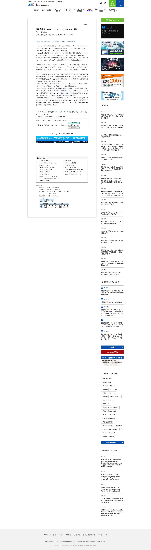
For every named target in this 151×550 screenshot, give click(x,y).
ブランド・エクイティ (109, 393)
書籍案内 (68, 535)
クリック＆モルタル (108, 425)
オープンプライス (116, 396)
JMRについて (48, 535)
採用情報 (112, 347)
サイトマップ (58, 535)
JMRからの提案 (46, 10)
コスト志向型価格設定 (109, 418)
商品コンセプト (107, 382)
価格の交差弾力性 (107, 422)
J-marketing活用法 (112, 352)
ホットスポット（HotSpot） (111, 429)
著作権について (102, 535)
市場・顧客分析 (107, 378)
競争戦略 (119, 425)
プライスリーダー (107, 400)
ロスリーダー (106, 404)
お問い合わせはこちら (112, 20)
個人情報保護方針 (90, 535)
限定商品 (105, 389)
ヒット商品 (114, 389)
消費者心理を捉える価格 (109, 411)
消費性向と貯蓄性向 (108, 436)
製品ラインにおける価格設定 (111, 407)
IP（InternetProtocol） (109, 432)
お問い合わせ (78, 535)
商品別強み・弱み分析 (109, 386)
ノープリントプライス (109, 414)
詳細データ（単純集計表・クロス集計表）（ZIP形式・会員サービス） (55, 41)
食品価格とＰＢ (65, 90)
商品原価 (105, 396)
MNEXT (36, 10)
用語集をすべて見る (111, 442)
